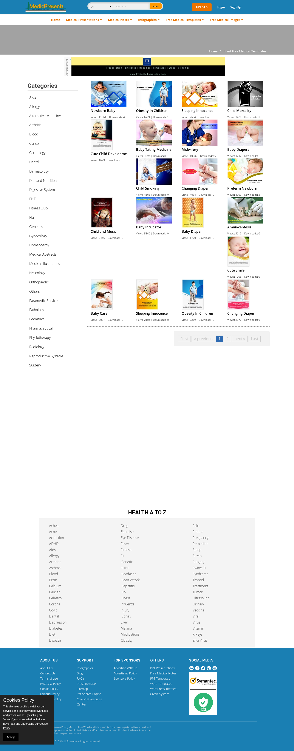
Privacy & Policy (50, 684)
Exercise (127, 531)
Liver (124, 622)
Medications (130, 634)
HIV (123, 592)
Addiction (56, 537)
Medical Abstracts (43, 254)
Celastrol (55, 598)
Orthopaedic (39, 282)
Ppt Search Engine (89, 694)
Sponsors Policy (124, 678)
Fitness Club (38, 208)
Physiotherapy (40, 337)
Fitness (126, 549)
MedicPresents (68, 741)
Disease (55, 640)
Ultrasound (201, 598)
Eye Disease (130, 537)
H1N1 (125, 568)
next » (239, 338)
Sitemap (82, 689)
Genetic (127, 561)
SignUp (235, 7)
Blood (33, 134)
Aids (32, 97)
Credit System (159, 694)
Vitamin (198, 628)
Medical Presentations (82, 20)
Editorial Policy (49, 694)
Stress (197, 555)
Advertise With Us (126, 668)
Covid (53, 610)
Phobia (198, 531)
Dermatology (39, 171)
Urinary (198, 604)
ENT (32, 198)
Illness (125, 598)
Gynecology (38, 236)
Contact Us (47, 673)
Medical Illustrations (44, 263)
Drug (124, 525)
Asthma (54, 568)
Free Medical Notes (163, 673)
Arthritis (35, 125)
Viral (196, 616)
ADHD (54, 543)
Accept (10, 737)
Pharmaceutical (41, 328)
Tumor (198, 592)
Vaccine (198, 610)
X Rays (197, 634)
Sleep (197, 549)
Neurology (37, 272)
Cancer (34, 143)
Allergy (34, 106)
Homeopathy (39, 245)
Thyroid (198, 580)
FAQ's (81, 678)
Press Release (86, 684)
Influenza (127, 604)
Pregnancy (200, 537)
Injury (125, 610)
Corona (54, 604)
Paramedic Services (44, 300)
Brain (53, 580)
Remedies (200, 543)
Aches (53, 525)
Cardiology (37, 152)
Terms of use (49, 678)
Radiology (36, 346)
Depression (58, 622)
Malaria (126, 628)
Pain (196, 525)
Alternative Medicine (45, 115)
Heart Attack (130, 580)
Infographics (147, 20)
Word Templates (161, 684)
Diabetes (56, 628)
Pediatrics (36, 319)
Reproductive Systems (46, 356)
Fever (125, 543)
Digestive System (42, 189)
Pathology (36, 309)
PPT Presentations (162, 668)
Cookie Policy (49, 689)
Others (34, 291)
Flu (31, 217)
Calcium (55, 586)
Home (55, 20)
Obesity (126, 640)
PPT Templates (160, 678)
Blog (80, 673)
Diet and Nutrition (43, 180)
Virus (196, 622)
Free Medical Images (225, 20)
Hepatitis (128, 586)
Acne (53, 531)
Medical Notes (118, 20)
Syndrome (200, 574)
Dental (34, 162)
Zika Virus (200, 640)
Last (254, 338)
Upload (202, 7)
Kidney (126, 616)
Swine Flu (200, 568)
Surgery (35, 365)
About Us (46, 668)
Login (221, 7)
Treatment (200, 586)
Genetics (36, 226)
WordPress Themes (163, 689)
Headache (128, 574)
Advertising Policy (125, 673)
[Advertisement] (147, 37)
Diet (52, 634)
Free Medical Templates (183, 20)
